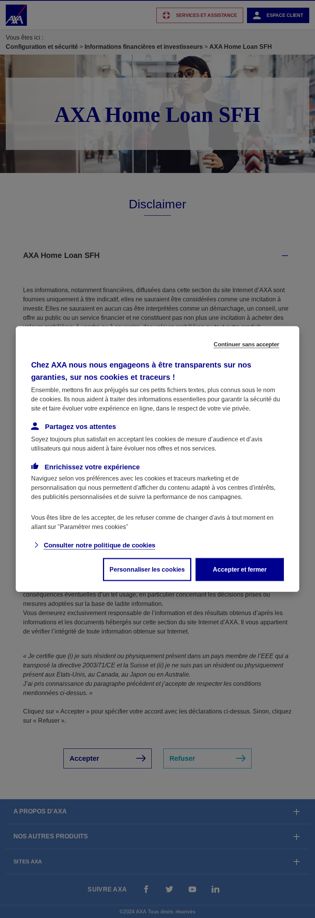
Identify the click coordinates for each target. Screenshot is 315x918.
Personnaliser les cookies (147, 569)
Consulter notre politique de (99, 545)
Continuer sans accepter (246, 344)
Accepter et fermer (240, 569)
